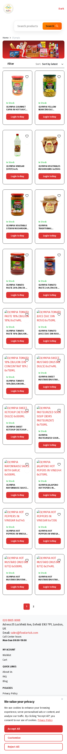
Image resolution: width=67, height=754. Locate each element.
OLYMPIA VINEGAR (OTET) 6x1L (15, 167)
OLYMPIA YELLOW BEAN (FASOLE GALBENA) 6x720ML (48, 109)
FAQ (5, 676)
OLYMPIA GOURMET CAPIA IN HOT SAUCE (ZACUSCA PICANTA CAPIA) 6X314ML (16, 111)
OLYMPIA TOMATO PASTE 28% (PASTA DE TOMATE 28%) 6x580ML (17, 289)
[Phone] (22, 8)
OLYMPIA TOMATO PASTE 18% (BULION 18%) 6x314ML (16, 333)
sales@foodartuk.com (24, 632)
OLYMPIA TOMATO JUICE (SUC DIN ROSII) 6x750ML (49, 333)
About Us (7, 671)
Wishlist (7, 655)
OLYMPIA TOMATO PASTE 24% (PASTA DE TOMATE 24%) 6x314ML (49, 289)
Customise (14, 737)
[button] (6, 26)
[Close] (63, 699)
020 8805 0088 (11, 620)
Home (5, 38)
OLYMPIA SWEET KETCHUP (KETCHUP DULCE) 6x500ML (16, 429)
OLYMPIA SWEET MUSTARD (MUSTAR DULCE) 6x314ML (48, 379)
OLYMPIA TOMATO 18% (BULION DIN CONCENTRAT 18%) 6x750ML (15, 385)
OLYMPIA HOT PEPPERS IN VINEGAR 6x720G (49, 533)
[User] (43, 8)
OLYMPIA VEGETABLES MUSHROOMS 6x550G (49, 167)
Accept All (14, 728)
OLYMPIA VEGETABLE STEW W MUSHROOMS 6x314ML (17, 228)
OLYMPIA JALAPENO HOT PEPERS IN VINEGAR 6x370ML (48, 488)
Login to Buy (17, 116)
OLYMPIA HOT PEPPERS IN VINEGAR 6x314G (16, 533)
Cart (5, 659)
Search (50, 26)
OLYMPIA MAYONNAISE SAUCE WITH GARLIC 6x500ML (16, 489)
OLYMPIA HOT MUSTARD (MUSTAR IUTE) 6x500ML (15, 579)
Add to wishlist (27, 77)
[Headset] (32, 8)
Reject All (13, 746)
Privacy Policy (45, 720)
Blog (5, 681)
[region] (33, 725)
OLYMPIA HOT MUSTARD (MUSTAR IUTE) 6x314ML (48, 579)
